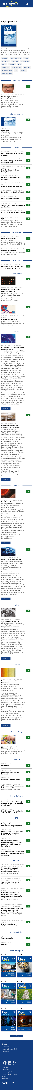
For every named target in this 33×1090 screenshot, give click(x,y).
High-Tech (15, 61)
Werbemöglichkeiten (8, 1072)
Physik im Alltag (16, 67)
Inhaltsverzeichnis (16, 58)
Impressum (5, 1070)
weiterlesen (6, 408)
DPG (16, 70)
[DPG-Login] (27, 3)
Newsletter (5, 1079)
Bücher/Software (7, 70)
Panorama (5, 1051)
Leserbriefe (5, 61)
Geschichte (5, 67)
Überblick (12, 64)
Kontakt (4, 1076)
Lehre (19, 64)
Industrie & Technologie (9, 1049)
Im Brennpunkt (25, 61)
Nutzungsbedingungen (9, 1074)
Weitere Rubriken (7, 73)
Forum (4, 64)
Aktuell (26, 58)
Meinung (4, 58)
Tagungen (23, 70)
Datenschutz (6, 1067)
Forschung (5, 1047)
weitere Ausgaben (16, 1036)
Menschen (27, 67)
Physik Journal (8, 21)
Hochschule (6, 1056)
